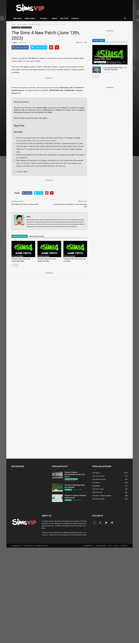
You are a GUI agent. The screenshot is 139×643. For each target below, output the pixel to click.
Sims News (17, 18)
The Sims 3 (96, 482)
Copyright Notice (88, 546)
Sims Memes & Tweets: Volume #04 (25, 204)
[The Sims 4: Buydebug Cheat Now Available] (57, 488)
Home (13, 24)
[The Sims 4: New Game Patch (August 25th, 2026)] (23, 249)
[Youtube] (112, 523)
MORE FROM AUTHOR (36, 236)
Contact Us (124, 546)
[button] (124, 18)
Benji (15, 42)
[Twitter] (106, 523)
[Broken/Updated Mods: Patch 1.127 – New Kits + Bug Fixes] (96, 70)
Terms (110, 546)
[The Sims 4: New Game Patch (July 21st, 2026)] (75, 249)
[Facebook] (94, 523)
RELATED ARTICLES (19, 236)
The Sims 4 (68, 489)
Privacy (116, 546)
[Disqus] (49, 310)
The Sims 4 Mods (98, 499)
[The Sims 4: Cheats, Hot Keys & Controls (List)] (57, 498)
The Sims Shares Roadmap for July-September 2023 (70, 205)
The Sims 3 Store (98, 476)
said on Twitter (35, 61)
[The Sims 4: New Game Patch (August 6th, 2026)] (49, 249)
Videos (54, 18)
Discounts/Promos (99, 479)
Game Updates (16, 27)
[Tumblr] (100, 523)
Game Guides (30, 18)
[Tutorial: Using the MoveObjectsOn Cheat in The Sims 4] (57, 475)
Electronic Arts (97, 492)
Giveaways (96, 486)
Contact (75, 18)
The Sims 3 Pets (98, 489)
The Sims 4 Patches (26, 27)
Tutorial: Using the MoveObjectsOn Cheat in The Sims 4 (75, 474)
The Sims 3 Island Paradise (101, 495)
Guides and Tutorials (71, 479)
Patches (43, 18)
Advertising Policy (100, 546)
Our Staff (64, 18)
